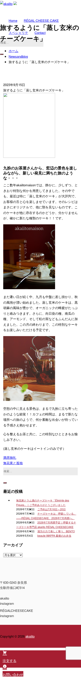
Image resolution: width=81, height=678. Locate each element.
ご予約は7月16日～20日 (51, 509)
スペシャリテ (18, 32)
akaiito (30, 636)
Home (13, 20)
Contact (40, 32)
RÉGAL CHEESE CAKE (41, 20)
